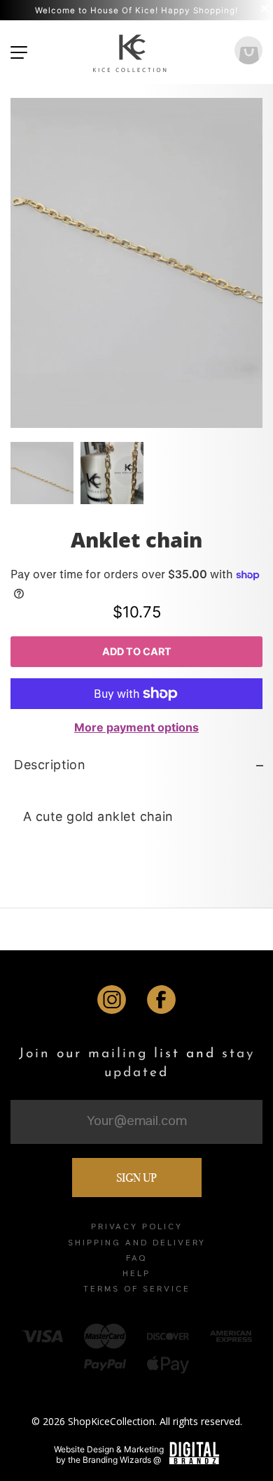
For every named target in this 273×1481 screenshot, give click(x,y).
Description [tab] (49, 764)
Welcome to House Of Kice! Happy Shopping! (136, 10)
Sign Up (136, 1178)
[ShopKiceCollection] (131, 52)
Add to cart (137, 651)
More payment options (136, 727)
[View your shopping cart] (248, 52)
